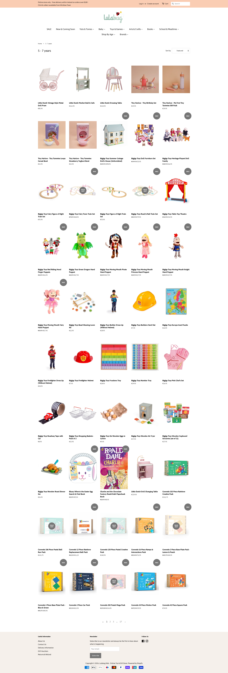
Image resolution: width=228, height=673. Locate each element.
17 (121, 621)
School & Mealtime (168, 29)
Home (40, 43)
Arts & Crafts (135, 29)
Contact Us (42, 644)
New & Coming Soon (65, 29)
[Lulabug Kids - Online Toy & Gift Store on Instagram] (147, 642)
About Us (41, 641)
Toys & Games (116, 29)
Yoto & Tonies (86, 29)
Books (150, 29)
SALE (49, 29)
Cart (166, 4)
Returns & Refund (44, 654)
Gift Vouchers (43, 651)
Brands (123, 34)
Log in (141, 4)
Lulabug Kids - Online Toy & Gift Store (113, 663)
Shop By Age (108, 34)
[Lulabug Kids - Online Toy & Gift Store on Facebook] (143, 642)
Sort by (168, 51)
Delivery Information (46, 648)
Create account (153, 4)
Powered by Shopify (135, 663)
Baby (101, 29)
